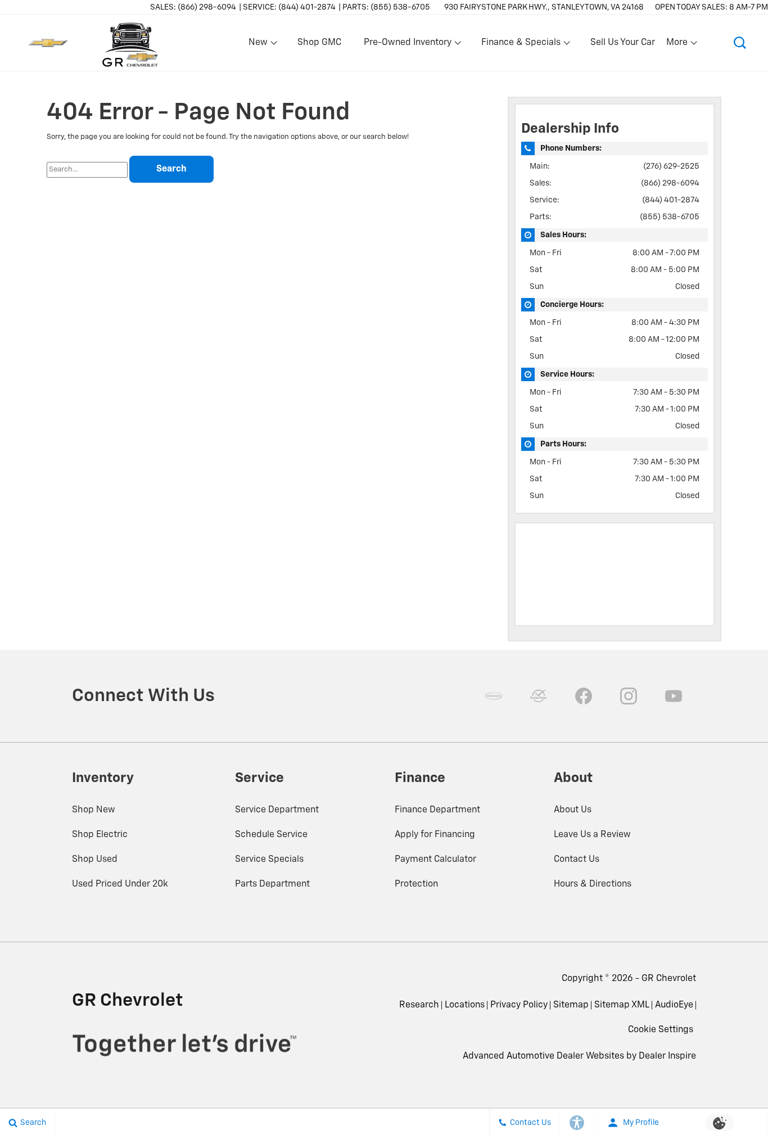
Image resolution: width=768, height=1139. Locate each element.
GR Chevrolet (668, 978)
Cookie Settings (660, 1029)
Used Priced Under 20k (120, 884)
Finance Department (437, 810)
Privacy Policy (519, 1005)
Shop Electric (100, 834)
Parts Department (272, 884)
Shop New (93, 810)
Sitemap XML (621, 1005)
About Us (572, 810)
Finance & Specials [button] (521, 45)
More (677, 45)
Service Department (277, 810)
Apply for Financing (435, 834)
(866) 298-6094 (670, 183)
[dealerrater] (538, 696)
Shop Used (95, 859)
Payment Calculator (435, 859)
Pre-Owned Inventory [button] (407, 45)
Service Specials (269, 859)
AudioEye (674, 1005)
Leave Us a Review (592, 834)
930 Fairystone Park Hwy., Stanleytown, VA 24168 (544, 7)
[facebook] (583, 696)
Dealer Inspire (667, 1056)
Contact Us (576, 859)
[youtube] (673, 696)
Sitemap (571, 1005)
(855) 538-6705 (669, 217)
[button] (740, 43)
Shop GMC (319, 42)
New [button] (260, 45)
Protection (416, 884)
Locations (465, 1005)
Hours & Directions (592, 884)
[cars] (493, 696)
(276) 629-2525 (671, 166)
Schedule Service (271, 834)
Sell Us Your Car (622, 42)
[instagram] (628, 696)
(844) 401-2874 (670, 200)
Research (419, 1005)
